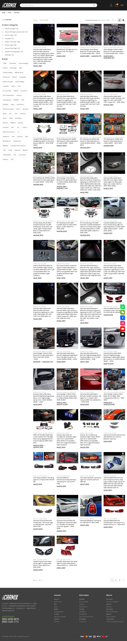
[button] (119, 20)
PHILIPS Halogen (11, 29)
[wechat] (122, 312)
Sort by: (35, 20)
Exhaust (50, 351)
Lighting (43, 48)
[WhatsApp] (122, 306)
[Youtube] (122, 328)
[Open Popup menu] (122, 5)
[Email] (122, 334)
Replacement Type (43, 351)
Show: (108, 20)
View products (98, 27)
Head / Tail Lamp (61, 48)
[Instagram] (122, 323)
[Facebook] (122, 317)
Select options (51, 412)
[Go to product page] (44, 34)
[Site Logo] (9, 5)
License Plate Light (12, 48)
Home (3, 19)
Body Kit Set (97, 48)
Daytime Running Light (14, 52)
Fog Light (9, 38)
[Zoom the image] (10, 595)
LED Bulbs (9, 55)
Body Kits (82, 48)
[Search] (94, 5)
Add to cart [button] (51, 27)
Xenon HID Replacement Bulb (16, 32)
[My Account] (111, 5)
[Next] (123, 580)
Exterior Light (89, 48)
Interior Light (37, 48)
